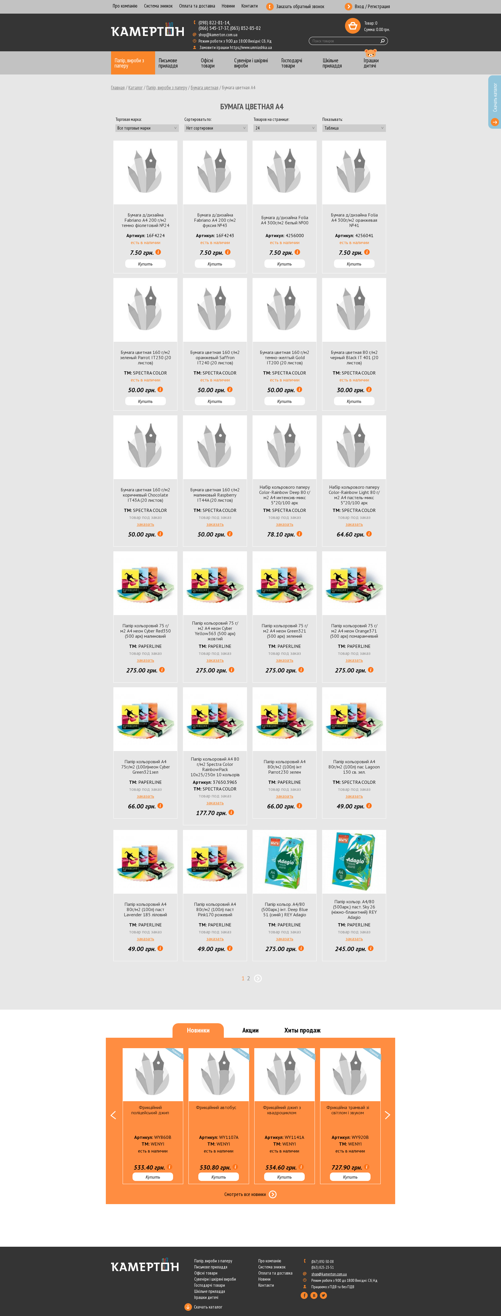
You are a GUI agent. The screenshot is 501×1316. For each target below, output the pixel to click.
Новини (228, 6)
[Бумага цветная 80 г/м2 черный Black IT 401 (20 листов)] (354, 310)
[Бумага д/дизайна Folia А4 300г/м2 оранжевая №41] (354, 172)
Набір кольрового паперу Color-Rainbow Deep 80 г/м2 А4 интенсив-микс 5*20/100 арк (284, 494)
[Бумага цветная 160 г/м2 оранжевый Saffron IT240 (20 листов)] (215, 310)
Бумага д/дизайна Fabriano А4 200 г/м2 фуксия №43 (215, 220)
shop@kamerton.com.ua (218, 34)
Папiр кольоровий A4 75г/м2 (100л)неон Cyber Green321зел (145, 767)
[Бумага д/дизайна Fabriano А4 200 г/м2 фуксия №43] (215, 172)
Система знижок (158, 6)
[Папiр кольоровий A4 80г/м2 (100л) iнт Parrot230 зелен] (284, 719)
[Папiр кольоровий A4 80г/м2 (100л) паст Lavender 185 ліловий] (145, 862)
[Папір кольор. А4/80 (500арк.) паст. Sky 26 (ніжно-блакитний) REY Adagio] (354, 862)
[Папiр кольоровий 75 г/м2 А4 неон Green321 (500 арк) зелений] (284, 583)
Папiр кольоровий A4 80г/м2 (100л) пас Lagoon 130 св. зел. (354, 767)
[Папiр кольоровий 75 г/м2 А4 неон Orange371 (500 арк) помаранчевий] (354, 583)
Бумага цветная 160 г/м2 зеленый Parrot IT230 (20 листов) (145, 357)
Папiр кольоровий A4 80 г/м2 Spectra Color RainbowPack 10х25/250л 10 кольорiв (215, 766)
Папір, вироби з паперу (166, 87)
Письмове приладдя (210, 1267)
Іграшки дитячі (206, 1297)
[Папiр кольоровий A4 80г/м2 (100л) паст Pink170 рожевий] (215, 862)
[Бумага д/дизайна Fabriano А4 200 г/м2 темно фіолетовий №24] (145, 172)
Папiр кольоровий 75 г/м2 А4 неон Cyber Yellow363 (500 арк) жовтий (215, 630)
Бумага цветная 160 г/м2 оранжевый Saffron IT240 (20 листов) (215, 357)
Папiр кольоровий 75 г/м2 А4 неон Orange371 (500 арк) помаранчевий (354, 631)
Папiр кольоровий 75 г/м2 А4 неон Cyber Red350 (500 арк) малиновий (145, 631)
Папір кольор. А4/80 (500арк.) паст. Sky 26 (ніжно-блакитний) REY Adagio (354, 909)
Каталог (135, 87)
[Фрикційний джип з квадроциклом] (285, 1074)
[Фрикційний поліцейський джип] (153, 1074)
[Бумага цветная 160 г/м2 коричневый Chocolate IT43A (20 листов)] (145, 447)
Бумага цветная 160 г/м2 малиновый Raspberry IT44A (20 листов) (215, 495)
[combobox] (147, 128)
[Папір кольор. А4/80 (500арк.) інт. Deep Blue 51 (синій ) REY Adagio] (284, 862)
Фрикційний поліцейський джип (150, 1110)
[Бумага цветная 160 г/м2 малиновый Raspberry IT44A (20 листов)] (215, 447)
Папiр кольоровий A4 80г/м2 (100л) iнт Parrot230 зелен (285, 767)
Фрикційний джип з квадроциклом (282, 1110)
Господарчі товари (209, 1285)
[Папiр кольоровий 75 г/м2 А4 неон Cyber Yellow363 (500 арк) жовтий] (215, 583)
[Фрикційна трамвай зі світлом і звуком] (350, 1074)
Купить (145, 264)
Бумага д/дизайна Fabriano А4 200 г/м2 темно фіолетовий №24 (145, 220)
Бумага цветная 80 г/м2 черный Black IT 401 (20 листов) (354, 357)
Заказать (145, 524)
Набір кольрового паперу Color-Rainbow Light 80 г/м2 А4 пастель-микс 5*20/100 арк (354, 494)
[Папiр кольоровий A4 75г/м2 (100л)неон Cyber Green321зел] (145, 719)
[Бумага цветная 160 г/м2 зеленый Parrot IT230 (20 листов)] (145, 310)
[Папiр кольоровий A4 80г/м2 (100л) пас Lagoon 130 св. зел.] (354, 719)
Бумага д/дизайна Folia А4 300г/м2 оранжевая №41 (354, 220)
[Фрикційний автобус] (219, 1074)
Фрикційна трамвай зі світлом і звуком (347, 1110)
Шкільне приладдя (209, 1291)
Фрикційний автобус (216, 1107)
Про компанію (125, 6)
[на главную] (148, 29)
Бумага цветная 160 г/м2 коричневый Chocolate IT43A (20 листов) (145, 495)
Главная (118, 87)
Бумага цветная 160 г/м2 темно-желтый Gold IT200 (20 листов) (284, 357)
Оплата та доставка (197, 6)
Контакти (250, 6)
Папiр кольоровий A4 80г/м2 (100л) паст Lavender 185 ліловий (145, 909)
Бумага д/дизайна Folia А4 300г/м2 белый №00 (284, 220)
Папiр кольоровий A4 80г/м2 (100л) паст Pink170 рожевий (215, 909)
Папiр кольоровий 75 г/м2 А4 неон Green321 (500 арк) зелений (285, 631)
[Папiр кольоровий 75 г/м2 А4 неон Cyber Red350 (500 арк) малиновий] (145, 583)
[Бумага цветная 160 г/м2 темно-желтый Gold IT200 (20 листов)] (284, 310)
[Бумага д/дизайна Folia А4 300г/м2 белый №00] (284, 172)
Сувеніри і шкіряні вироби (215, 1279)
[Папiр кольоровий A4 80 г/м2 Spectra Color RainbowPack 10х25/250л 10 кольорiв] (215, 719)
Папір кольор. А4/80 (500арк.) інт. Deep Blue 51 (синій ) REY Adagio (285, 909)
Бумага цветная (204, 87)
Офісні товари (205, 1273)
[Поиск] (382, 41)
